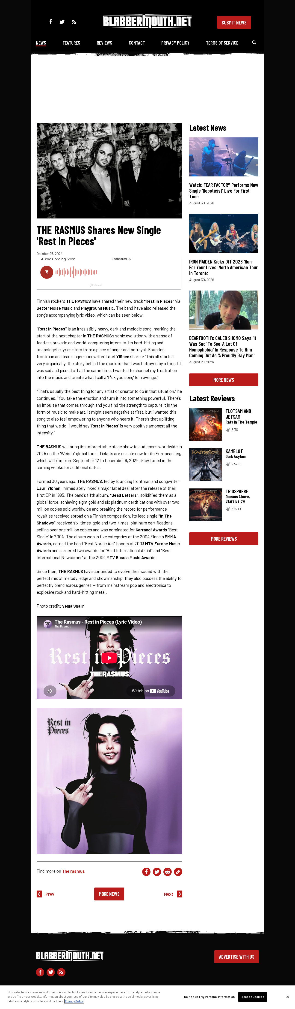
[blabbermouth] (147, 26)
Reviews (104, 42)
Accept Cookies (253, 997)
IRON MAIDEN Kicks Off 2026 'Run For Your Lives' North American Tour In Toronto (223, 267)
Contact (137, 42)
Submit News (234, 22)
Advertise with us (236, 957)
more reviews (224, 539)
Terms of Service (222, 42)
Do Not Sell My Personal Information (209, 997)
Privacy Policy (175, 42)
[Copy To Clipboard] (178, 872)
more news (223, 380)
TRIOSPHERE (237, 491)
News (41, 42)
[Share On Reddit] (167, 872)
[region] (147, 997)
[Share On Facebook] (146, 872)
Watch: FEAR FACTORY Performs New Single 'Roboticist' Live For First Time (223, 191)
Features (71, 42)
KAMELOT (234, 451)
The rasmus (73, 871)
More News (109, 894)
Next (168, 894)
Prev (50, 894)
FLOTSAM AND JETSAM (238, 414)
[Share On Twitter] (157, 872)
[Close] (288, 997)
